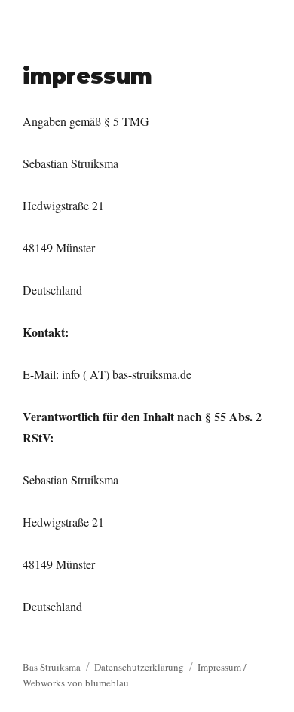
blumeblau (107, 682)
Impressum (219, 667)
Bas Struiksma (52, 667)
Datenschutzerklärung (139, 667)
